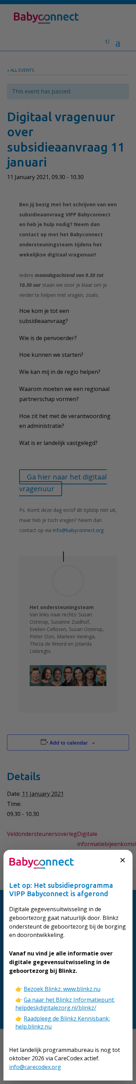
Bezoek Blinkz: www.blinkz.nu (62, 989)
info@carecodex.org (35, 1067)
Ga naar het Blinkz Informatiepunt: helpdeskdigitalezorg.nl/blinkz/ (65, 1004)
